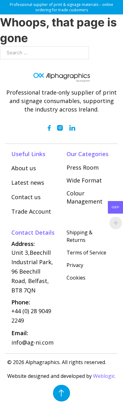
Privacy (75, 265)
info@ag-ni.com (32, 342)
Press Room (83, 167)
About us (23, 168)
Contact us (26, 197)
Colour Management (84, 197)
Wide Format (84, 180)
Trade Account (31, 211)
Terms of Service (86, 252)
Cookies (76, 277)
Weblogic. (104, 376)
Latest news (27, 182)
